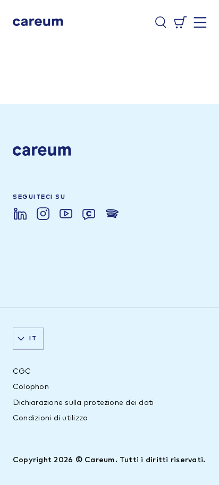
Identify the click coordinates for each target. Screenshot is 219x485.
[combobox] (28, 339)
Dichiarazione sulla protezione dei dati (83, 403)
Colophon (31, 387)
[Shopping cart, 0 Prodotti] (180, 22)
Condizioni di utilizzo (50, 418)
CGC (22, 371)
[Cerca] (161, 22)
